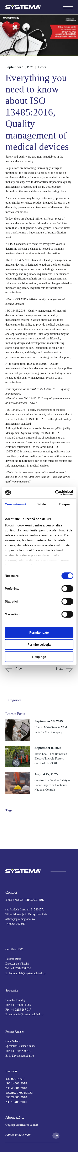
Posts (42, 67)
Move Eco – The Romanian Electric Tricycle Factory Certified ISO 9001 (51, 758)
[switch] (67, 588)
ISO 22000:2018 (16, 1097)
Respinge (39, 656)
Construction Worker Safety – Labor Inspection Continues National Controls (52, 785)
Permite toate (39, 632)
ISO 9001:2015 (15, 1078)
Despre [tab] (64, 504)
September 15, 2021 (19, 67)
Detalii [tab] (41, 504)
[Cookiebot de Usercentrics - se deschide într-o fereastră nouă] (55, 492)
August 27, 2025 (46, 774)
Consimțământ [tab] (15, 504)
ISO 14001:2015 (16, 1083)
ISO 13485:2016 (16, 1102)
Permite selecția (39, 644)
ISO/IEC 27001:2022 (19, 1092)
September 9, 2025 (48, 748)
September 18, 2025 (49, 721)
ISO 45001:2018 (16, 1088)
